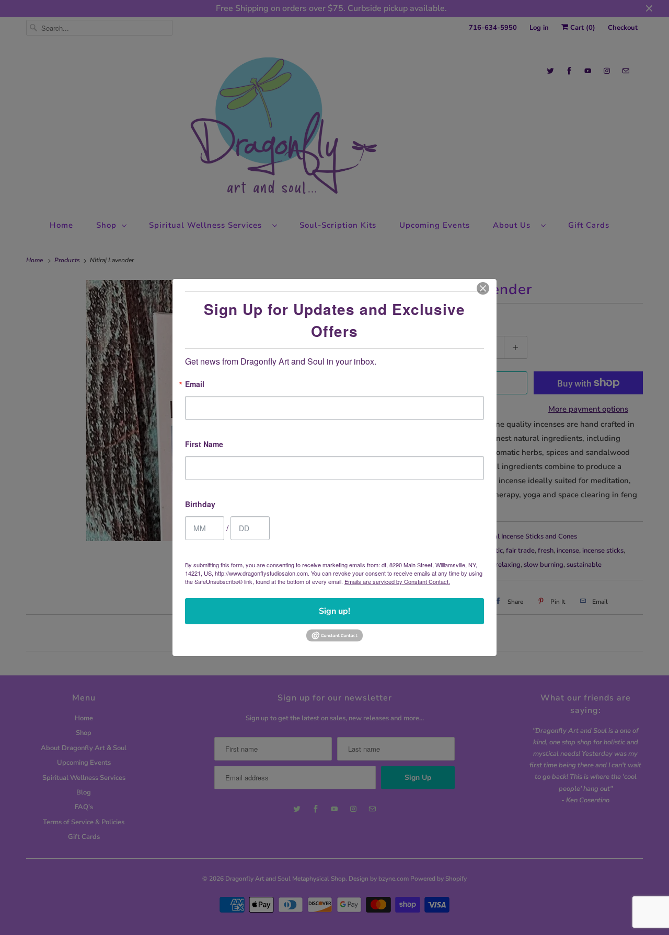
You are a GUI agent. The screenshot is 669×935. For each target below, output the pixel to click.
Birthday (200, 504)
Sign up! (334, 611)
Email (194, 384)
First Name (204, 444)
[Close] (482, 288)
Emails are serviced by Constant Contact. (397, 581)
